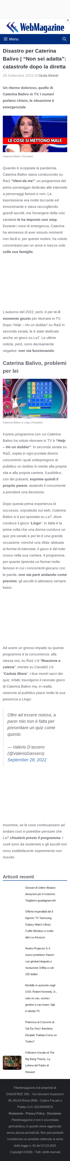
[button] (64, 39)
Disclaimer (54, 1113)
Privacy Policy (35, 1113)
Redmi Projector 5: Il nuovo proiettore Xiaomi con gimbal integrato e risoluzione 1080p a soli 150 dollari (39, 961)
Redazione (16, 1113)
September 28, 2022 (26, 759)
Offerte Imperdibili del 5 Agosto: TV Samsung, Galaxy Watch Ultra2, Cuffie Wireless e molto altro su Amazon (39, 924)
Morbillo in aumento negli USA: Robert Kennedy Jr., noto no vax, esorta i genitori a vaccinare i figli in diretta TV (41, 998)
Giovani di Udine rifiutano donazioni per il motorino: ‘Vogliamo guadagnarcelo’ (40, 894)
